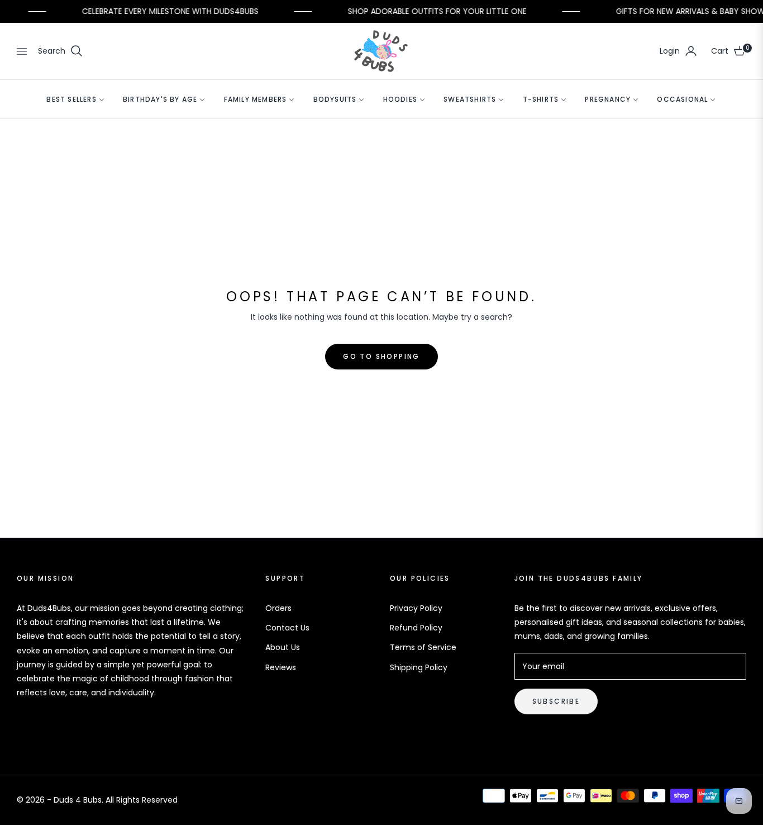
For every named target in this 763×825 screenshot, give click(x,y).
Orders (278, 608)
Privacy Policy (416, 608)
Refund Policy (416, 627)
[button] (60, 51)
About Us (282, 647)
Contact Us (287, 627)
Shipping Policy (418, 667)
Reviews (280, 667)
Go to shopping (381, 356)
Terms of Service (423, 647)
